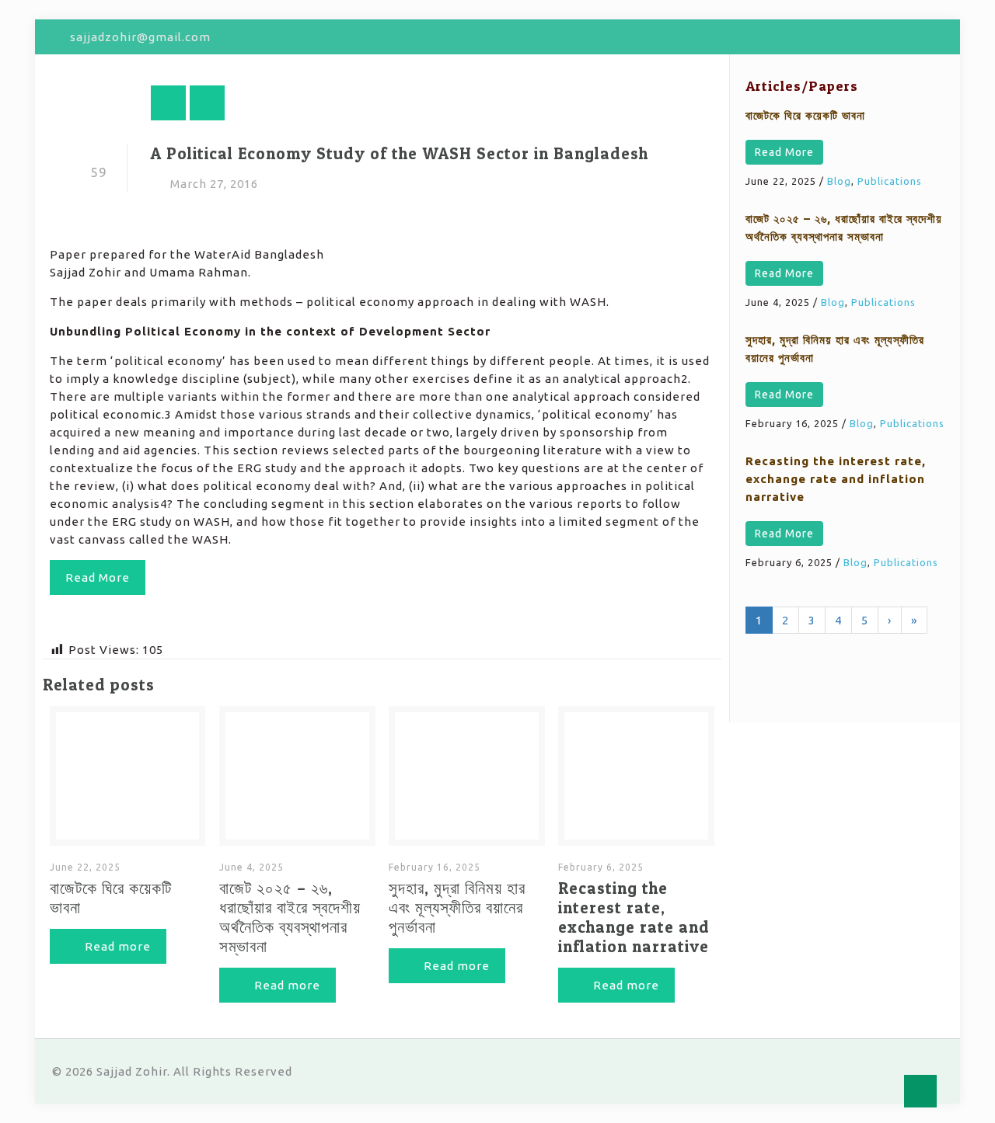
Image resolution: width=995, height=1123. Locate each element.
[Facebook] (872, 36)
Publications (889, 181)
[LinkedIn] (935, 36)
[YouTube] (914, 36)
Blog (839, 181)
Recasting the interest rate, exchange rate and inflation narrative (634, 917)
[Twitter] (893, 36)
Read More (784, 152)
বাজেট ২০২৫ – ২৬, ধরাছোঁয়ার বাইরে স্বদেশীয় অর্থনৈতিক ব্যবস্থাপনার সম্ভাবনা (290, 917)
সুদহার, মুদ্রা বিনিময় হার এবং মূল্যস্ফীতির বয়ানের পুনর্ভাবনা (457, 907)
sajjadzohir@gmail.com (140, 36)
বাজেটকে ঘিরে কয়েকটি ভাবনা (805, 115)
